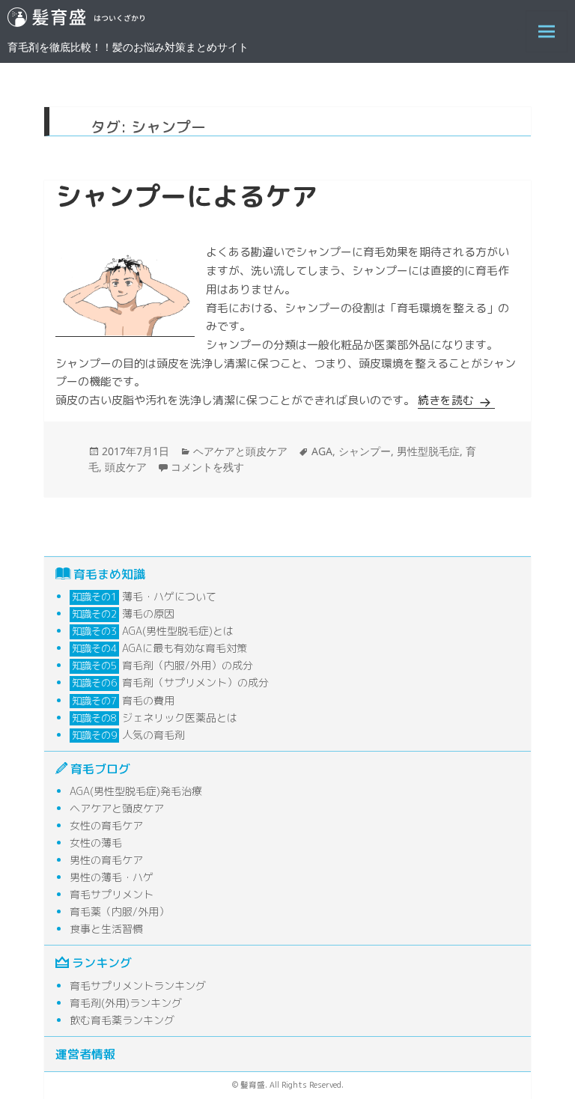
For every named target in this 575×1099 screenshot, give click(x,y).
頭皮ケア (126, 467)
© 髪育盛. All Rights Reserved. (288, 1085)
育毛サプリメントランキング (138, 985)
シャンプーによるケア (186, 195)
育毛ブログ (100, 769)
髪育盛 (262, 20)
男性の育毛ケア (106, 860)
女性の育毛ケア (106, 825)
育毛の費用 (148, 700)
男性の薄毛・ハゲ (111, 877)
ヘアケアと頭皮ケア (240, 451)
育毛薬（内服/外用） (119, 911)
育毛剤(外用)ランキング (126, 1003)
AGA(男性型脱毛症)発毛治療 (136, 791)
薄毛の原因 (148, 613)
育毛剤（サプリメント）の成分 (195, 682)
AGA (321, 451)
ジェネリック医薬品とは (179, 717)
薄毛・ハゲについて (169, 596)
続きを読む (456, 400)
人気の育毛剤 (153, 735)
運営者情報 (85, 1054)
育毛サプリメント (111, 894)
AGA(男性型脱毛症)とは (178, 631)
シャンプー (364, 451)
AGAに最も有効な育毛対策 (184, 648)
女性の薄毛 (96, 842)
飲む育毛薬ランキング (122, 1020)
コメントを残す (207, 467)
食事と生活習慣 (106, 929)
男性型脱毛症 (428, 451)
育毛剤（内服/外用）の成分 (187, 665)
